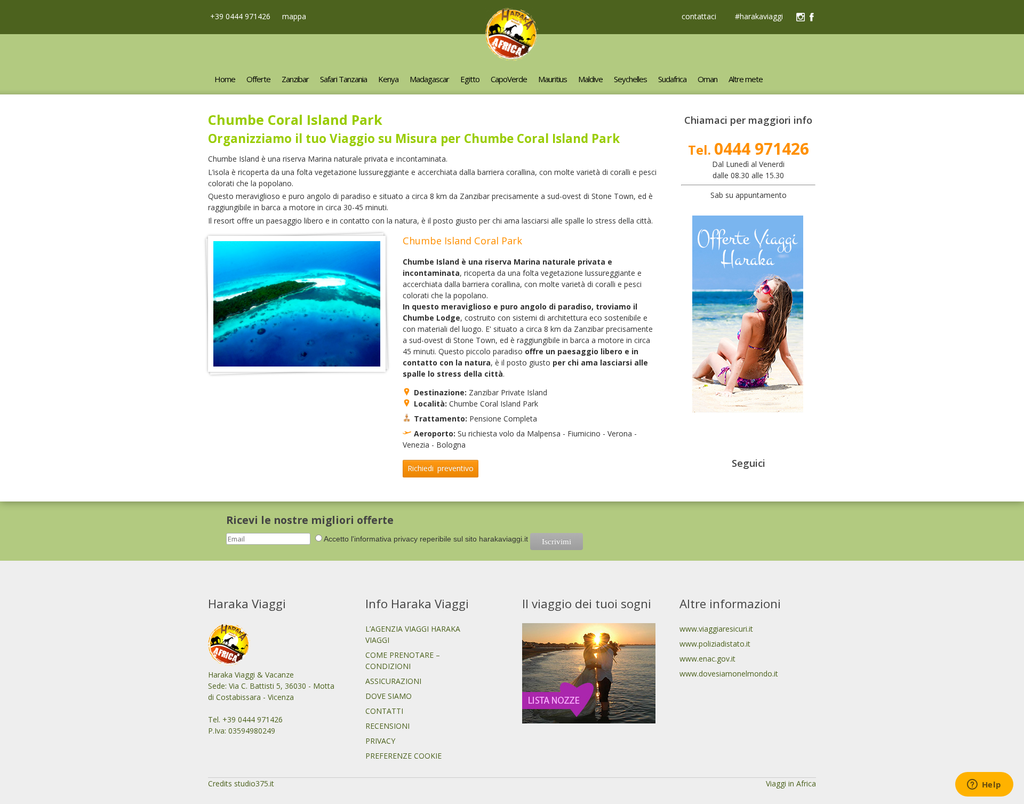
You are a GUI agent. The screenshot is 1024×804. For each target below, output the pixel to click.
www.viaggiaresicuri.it (716, 629)
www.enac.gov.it (707, 659)
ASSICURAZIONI (393, 681)
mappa (293, 16)
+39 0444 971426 (239, 16)
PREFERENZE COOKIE (403, 756)
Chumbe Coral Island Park (493, 404)
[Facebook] (811, 17)
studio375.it (254, 783)
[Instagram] (800, 17)
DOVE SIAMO (388, 696)
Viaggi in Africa (791, 783)
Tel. (748, 149)
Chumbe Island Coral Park (462, 240)
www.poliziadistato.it (714, 644)
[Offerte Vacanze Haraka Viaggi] (748, 409)
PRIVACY (380, 741)
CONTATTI (384, 711)
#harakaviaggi (759, 17)
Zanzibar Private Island (508, 392)
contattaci (699, 17)
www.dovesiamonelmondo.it (728, 673)
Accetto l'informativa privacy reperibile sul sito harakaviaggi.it (426, 539)
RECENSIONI (387, 726)
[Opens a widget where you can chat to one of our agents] (984, 785)
